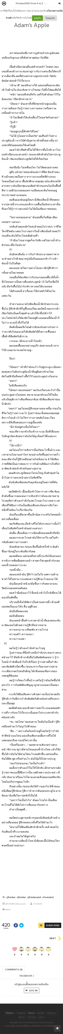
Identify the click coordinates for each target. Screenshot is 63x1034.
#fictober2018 (34, 897)
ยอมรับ (37, 18)
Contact (32, 1017)
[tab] (13, 969)
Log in (33, 990)
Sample (40, 1012)
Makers (11, 3)
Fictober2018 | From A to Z (29, 3)
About (21, 1017)
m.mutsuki (37, 904)
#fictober (11, 897)
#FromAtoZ (48, 897)
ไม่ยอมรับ (50, 18)
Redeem (51, 1012)
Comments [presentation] (13, 969)
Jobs (41, 1017)
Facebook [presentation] (27, 976)
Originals (21, 1012)
